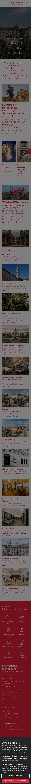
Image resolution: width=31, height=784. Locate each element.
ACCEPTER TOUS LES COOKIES (15, 781)
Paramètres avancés (16, 776)
